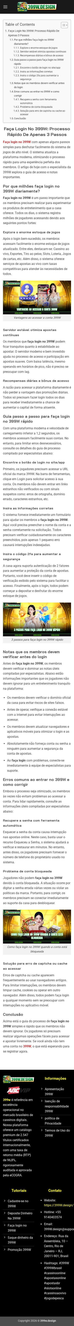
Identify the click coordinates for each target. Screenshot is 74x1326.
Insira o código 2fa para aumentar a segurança (39, 77)
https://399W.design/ (59, 1205)
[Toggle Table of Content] (62, 25)
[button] (5, 7)
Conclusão (20, 118)
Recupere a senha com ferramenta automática (38, 101)
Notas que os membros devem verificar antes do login (39, 85)
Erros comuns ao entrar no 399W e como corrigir (36, 93)
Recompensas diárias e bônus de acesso (41, 55)
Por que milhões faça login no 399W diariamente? (34, 41)
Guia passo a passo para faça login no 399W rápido (39, 61)
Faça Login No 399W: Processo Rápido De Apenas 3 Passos (33, 33)
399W (27, 1046)
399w (7, 1100)
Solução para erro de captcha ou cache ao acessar (42, 112)
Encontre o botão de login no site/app (40, 67)
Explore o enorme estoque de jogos (38, 48)
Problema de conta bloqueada (36, 107)
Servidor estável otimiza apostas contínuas (43, 51)
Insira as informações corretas (36, 71)
